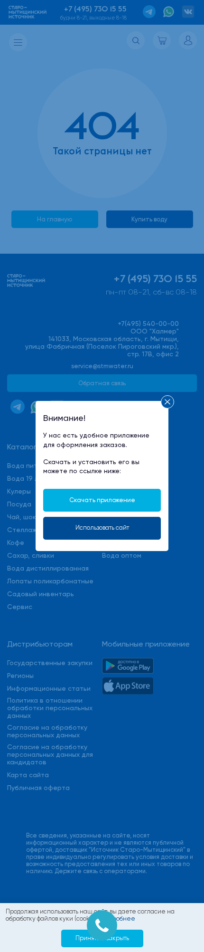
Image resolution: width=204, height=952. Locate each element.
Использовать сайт (102, 527)
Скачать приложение (102, 500)
